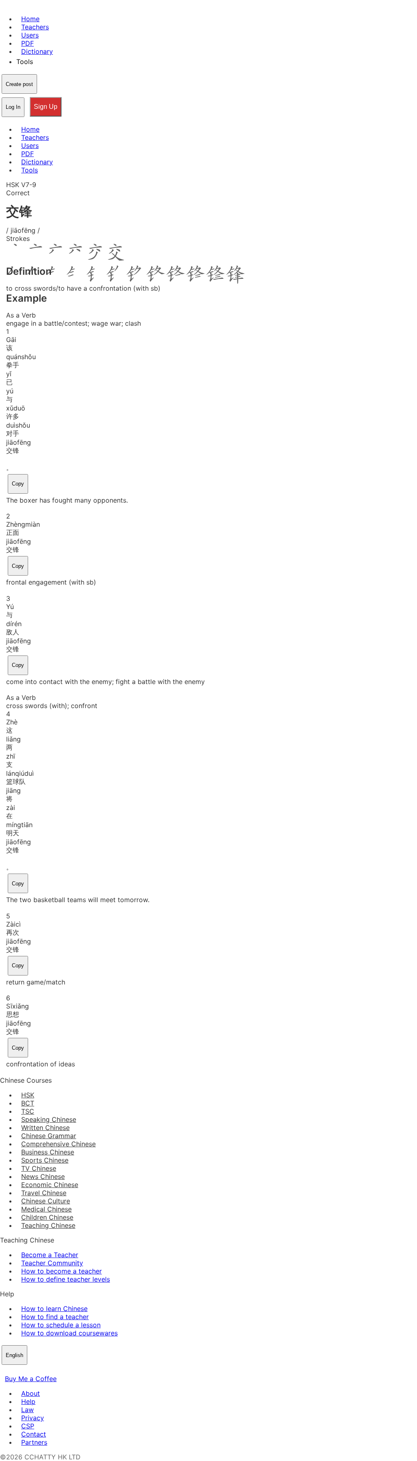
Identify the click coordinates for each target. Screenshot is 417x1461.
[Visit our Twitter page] (14, 1370)
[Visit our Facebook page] (5, 1370)
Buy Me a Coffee (31, 1379)
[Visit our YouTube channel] (34, 1370)
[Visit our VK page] (24, 1370)
